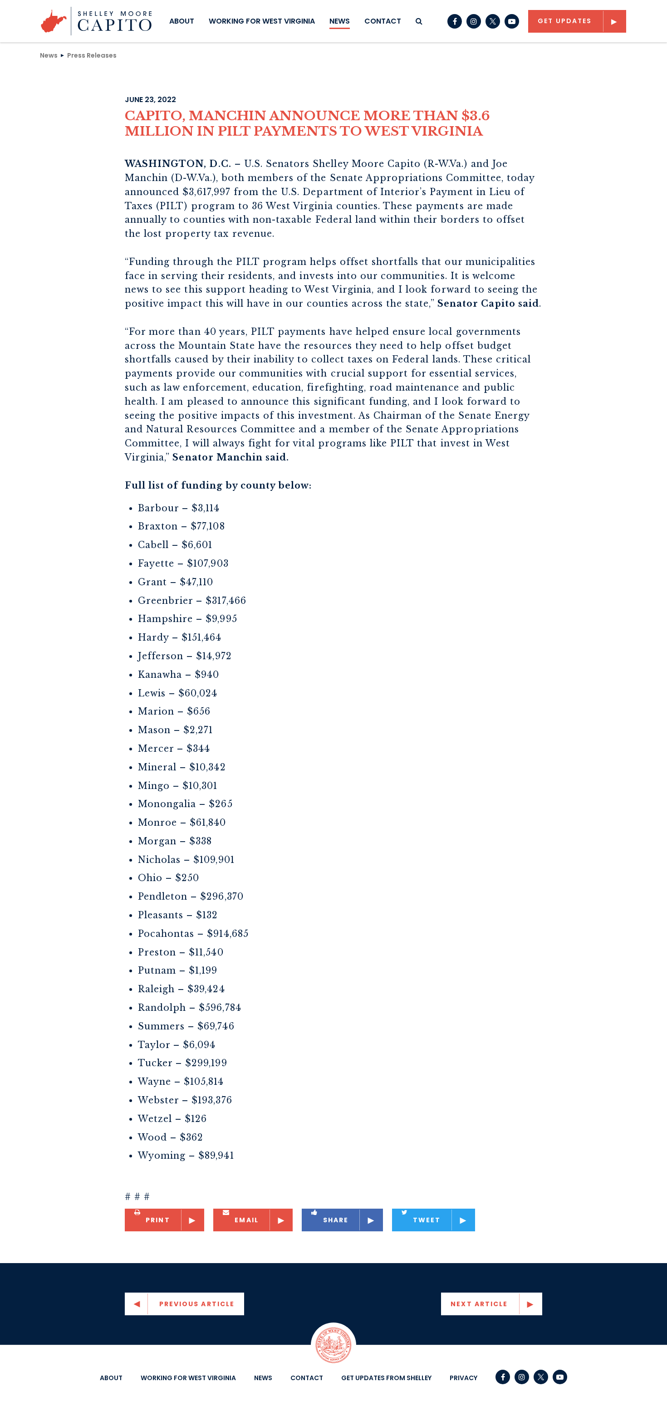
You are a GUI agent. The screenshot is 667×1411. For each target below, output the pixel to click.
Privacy (463, 1377)
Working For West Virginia (262, 21)
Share (336, 1220)
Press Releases (92, 54)
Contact (382, 21)
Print (158, 1220)
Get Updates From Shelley (386, 1377)
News (339, 21)
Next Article (479, 1303)
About (181, 21)
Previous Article (197, 1303)
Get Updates (565, 20)
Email (247, 1220)
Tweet (427, 1220)
